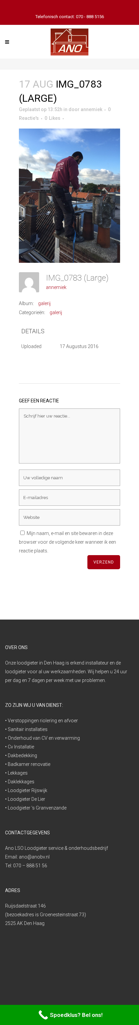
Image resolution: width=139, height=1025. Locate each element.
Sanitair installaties (28, 729)
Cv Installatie (21, 746)
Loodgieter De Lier (26, 799)
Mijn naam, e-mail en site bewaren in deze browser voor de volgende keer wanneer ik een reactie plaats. (67, 542)
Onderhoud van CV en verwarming (44, 738)
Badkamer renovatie (29, 764)
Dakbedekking (22, 755)
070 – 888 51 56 (30, 865)
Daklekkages (21, 781)
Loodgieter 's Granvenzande (37, 808)
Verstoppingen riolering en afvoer (43, 720)
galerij (44, 303)
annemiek (91, 109)
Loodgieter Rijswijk (27, 790)
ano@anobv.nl (34, 857)
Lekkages (18, 773)
